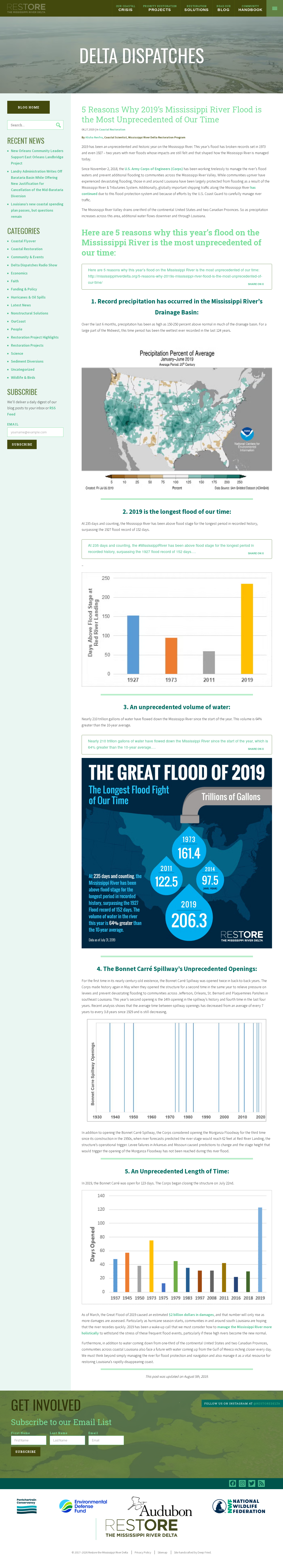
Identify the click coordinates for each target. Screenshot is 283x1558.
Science (17, 353)
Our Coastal (125, 8)
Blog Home (28, 107)
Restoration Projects (27, 345)
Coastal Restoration (26, 249)
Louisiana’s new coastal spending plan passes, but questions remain (37, 210)
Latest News (21, 305)
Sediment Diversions (27, 361)
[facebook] (232, 1483)
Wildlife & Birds (23, 377)
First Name (20, 1433)
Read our (223, 8)
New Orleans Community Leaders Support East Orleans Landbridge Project (37, 157)
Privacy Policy (143, 1552)
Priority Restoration (160, 8)
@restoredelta (267, 1403)
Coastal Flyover (23, 241)
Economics (19, 273)
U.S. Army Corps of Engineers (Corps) (154, 169)
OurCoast (18, 321)
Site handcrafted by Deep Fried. (192, 1552)
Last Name (59, 1433)
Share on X (256, 284)
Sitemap (162, 1552)
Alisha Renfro (94, 137)
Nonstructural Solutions (29, 313)
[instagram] (242, 1483)
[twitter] (251, 1483)
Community (250, 8)
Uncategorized (22, 369)
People (16, 329)
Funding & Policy (24, 289)
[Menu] (274, 8)
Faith (15, 281)
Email (13, 424)
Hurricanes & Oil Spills (28, 297)
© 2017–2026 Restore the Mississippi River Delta (100, 1552)
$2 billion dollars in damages (191, 1314)
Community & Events (27, 257)
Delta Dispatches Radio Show (34, 265)
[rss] (261, 1483)
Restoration (196, 8)
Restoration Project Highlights (35, 337)
